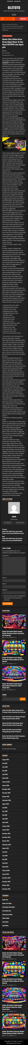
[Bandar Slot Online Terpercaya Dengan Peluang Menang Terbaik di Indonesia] (14, 1021)
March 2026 (5, 778)
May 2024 (4, 859)
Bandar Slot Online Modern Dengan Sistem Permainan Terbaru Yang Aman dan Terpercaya (13, 633)
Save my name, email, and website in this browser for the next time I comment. (14, 598)
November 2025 (6, 793)
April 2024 (5, 863)
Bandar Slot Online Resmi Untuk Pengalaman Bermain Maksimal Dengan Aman (13, 737)
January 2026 (5, 785)
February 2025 (6, 826)
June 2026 (5, 767)
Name (4, 578)
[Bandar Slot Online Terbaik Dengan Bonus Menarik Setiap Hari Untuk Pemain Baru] (14, 674)
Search (4, 695)
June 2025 (5, 811)
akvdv (5, 50)
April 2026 (5, 774)
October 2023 (5, 885)
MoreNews (10, 1043)
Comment (5, 555)
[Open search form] (13, 18)
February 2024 (6, 870)
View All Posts (20, 523)
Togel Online (5, 925)
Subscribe (23, 19)
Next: (12, 538)
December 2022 (6, 889)
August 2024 (5, 848)
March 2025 (5, 822)
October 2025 (5, 796)
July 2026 (4, 763)
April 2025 (5, 819)
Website (4, 590)
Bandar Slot (5, 900)
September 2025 (6, 800)
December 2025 (6, 789)
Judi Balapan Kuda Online (8, 907)
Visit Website (8, 523)
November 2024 (6, 837)
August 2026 (5, 759)
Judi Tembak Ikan (6, 911)
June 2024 (5, 856)
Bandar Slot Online (7, 36)
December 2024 (6, 833)
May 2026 (4, 771)
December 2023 (6, 878)
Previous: (13, 531)
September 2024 (6, 845)
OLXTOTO (14, 7)
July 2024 (4, 852)
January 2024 (5, 874)
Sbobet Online (5, 918)
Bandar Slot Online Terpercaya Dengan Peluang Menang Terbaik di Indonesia (11, 730)
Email (4, 584)
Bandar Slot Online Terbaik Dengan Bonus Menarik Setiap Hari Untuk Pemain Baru (12, 686)
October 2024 (5, 841)
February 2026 (6, 782)
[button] (2, 18)
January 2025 (5, 830)
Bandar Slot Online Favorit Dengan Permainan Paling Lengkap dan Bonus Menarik (13, 659)
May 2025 (4, 815)
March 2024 (5, 867)
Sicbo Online (5, 922)
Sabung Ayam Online (7, 914)
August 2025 (5, 804)
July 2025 (4, 808)
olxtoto (14, 14)
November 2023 (6, 881)
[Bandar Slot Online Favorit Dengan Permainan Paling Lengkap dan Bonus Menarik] (14, 647)
